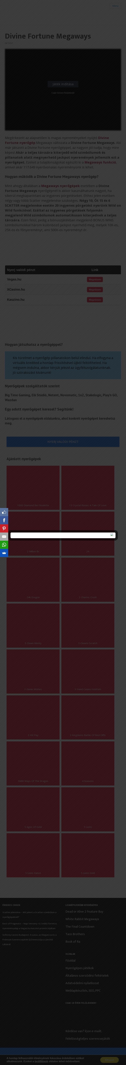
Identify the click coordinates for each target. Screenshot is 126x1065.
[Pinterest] (4, 528)
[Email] (4, 536)
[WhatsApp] (4, 545)
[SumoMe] (4, 553)
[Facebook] (4, 520)
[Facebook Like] (4, 512)
